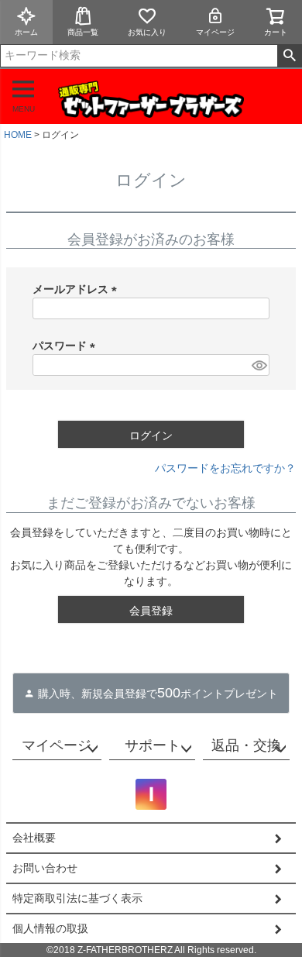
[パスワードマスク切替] (258, 365)
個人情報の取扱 (50, 928)
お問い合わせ (44, 868)
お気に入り (147, 32)
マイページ (215, 32)
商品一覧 (82, 32)
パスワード (67, 345)
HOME (18, 134)
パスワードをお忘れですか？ (225, 468)
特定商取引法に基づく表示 (77, 898)
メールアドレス (77, 289)
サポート (152, 745)
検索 (289, 56)
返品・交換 (246, 745)
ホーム (26, 32)
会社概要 (34, 837)
